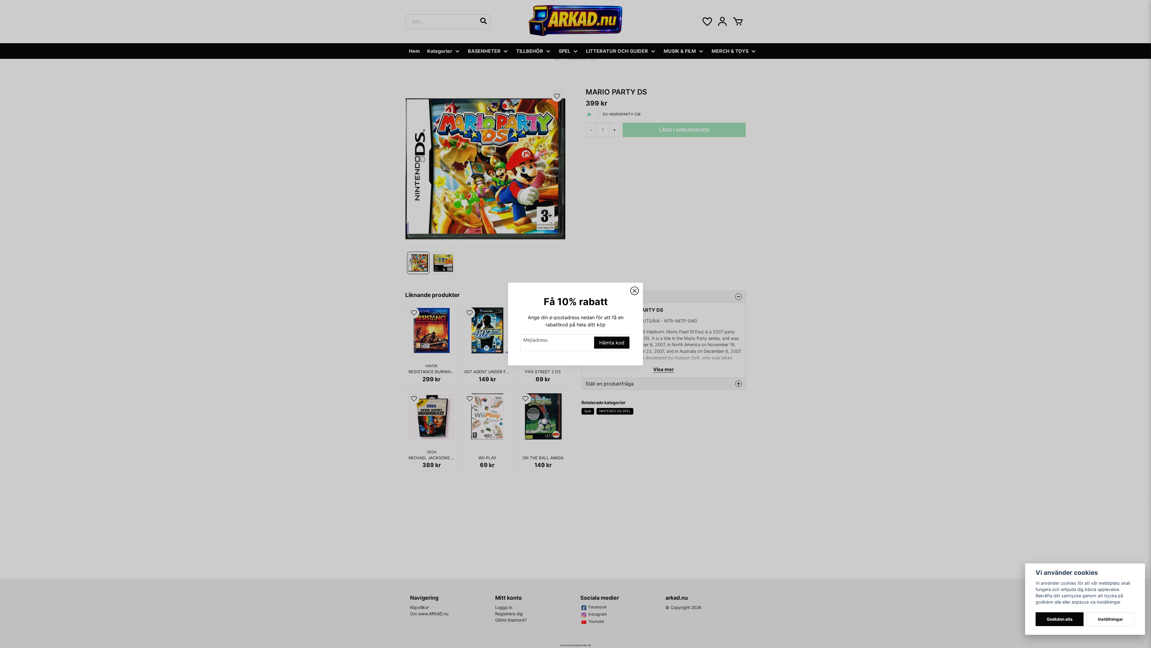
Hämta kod (611, 343)
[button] (634, 291)
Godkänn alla (1059, 619)
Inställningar (1110, 619)
